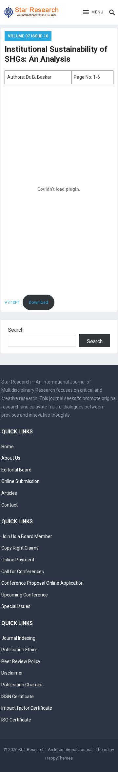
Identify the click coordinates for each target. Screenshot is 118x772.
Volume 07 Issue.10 (28, 36)
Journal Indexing (18, 638)
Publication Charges (22, 684)
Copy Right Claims (20, 548)
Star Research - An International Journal (55, 749)
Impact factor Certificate (26, 708)
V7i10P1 (12, 302)
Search (16, 330)
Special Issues (15, 606)
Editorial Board (16, 469)
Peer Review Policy (20, 661)
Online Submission (20, 481)
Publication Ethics (19, 649)
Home (7, 446)
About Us (10, 458)
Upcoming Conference (24, 594)
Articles (9, 493)
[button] (93, 12)
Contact (9, 505)
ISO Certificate (16, 719)
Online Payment (17, 559)
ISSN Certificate (17, 696)
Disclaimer (12, 673)
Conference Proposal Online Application (42, 583)
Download (38, 302)
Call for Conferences (22, 571)
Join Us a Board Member (26, 536)
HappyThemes (59, 758)
